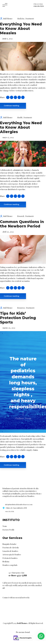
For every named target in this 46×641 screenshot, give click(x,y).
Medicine (20, 18)
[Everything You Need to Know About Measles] (23, 56)
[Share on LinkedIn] (19, 97)
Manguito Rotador (9, 544)
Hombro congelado (9, 565)
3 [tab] (28, 163)
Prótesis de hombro (10, 558)
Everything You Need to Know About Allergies (21, 127)
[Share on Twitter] (15, 97)
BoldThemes (7, 18)
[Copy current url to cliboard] (7, 97)
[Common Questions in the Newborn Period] (23, 249)
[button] (4, 153)
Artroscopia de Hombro (11, 554)
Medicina (5, 561)
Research (20, 216)
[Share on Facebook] (11, 97)
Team (4, 526)
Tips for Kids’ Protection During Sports (18, 317)
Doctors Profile (8, 530)
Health (19, 117)
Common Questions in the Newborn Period (22, 223)
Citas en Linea (38, 4)
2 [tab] (23, 163)
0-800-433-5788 (18, 575)
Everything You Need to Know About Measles (21, 28)
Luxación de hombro (10, 551)
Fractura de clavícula (10, 547)
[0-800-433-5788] (4, 574)
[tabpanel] (23, 154)
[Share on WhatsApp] (23, 97)
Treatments (29, 18)
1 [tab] (17, 163)
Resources (21, 308)
